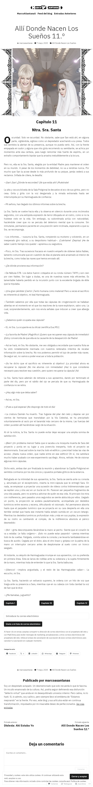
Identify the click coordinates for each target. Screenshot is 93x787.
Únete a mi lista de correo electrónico (23, 624)
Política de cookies (78, 781)
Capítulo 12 (82, 603)
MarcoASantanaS (26, 13)
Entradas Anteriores (65, 13)
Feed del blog (45, 13)
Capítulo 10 (46, 603)
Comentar (81, 769)
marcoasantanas (26, 43)
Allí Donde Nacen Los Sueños (64, 43)
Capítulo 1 (10, 603)
